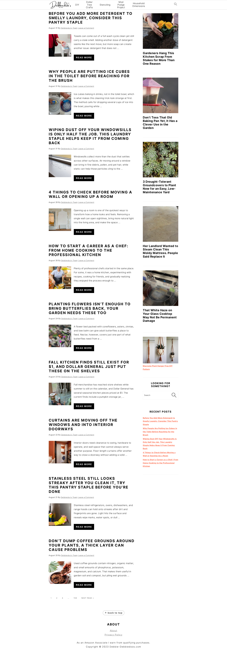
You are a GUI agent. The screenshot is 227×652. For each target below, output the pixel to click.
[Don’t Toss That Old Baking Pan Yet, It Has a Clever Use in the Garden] (160, 95)
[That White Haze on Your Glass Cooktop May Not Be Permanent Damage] (160, 288)
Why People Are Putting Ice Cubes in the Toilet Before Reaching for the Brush (89, 75)
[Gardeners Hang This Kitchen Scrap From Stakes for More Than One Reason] (160, 31)
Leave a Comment (86, 28)
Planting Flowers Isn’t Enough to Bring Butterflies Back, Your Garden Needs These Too (90, 308)
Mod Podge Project (121, 5)
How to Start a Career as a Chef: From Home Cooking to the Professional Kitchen (88, 250)
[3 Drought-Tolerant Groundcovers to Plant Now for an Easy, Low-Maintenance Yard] (160, 159)
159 (75, 598)
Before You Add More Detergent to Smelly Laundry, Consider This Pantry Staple (90, 17)
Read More (84, 57)
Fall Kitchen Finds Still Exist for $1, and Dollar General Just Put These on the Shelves (89, 366)
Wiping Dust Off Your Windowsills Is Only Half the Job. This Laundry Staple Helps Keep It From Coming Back (90, 136)
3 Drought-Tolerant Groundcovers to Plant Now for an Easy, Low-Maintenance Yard (159, 187)
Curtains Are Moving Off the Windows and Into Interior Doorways (83, 424)
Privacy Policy (113, 634)
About (113, 630)
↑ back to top (113, 612)
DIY (77, 5)
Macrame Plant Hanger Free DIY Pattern (158, 367)
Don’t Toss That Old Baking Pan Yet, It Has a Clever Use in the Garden (160, 123)
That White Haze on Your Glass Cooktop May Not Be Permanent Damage (160, 315)
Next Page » (87, 598)
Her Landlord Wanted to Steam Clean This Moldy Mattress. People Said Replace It (160, 251)
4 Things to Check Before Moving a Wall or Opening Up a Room (90, 194)
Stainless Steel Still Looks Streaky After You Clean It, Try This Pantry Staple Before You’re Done (88, 485)
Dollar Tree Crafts (89, 5)
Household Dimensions (138, 4)
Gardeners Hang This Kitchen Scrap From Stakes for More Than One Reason (159, 58)
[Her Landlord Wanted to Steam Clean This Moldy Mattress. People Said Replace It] (160, 224)
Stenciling (105, 5)
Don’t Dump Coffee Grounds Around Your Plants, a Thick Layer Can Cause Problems (91, 545)
